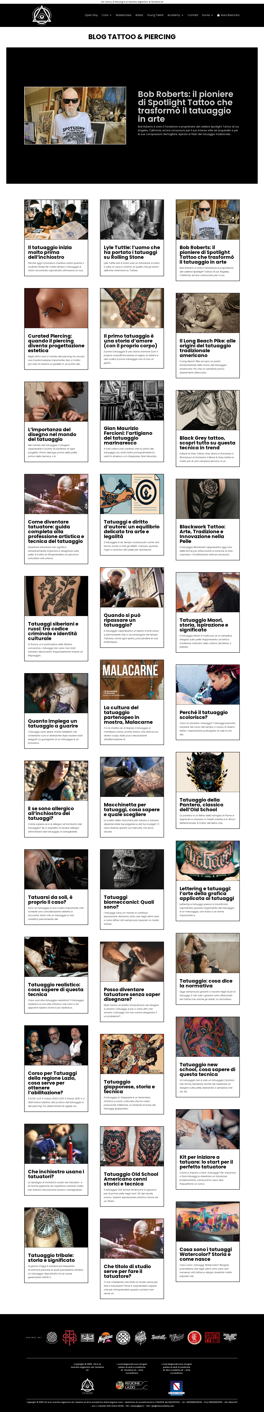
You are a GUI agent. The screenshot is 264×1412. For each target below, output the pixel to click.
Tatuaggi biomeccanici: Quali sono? (129, 902)
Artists (139, 15)
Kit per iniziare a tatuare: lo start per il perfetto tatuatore (206, 1162)
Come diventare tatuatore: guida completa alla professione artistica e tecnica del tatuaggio (56, 531)
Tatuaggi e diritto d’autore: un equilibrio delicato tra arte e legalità (131, 529)
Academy (174, 15)
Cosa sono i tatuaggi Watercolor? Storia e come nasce (206, 1254)
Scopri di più (148, 143)
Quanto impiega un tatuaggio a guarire (53, 723)
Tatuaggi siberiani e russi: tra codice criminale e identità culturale (53, 631)
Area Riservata (229, 15)
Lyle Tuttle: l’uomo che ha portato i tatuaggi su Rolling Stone (132, 252)
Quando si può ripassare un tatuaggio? (122, 620)
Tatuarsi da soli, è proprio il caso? (50, 899)
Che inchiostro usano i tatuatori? (56, 1174)
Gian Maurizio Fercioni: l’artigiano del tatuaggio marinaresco (128, 435)
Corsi (105, 15)
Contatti (193, 15)
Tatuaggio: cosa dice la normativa (206, 983)
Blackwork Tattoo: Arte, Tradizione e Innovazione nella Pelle (202, 534)
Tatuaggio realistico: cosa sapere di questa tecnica (56, 989)
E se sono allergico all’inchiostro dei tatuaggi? (51, 813)
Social (206, 15)
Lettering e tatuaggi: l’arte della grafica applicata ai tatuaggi (207, 893)
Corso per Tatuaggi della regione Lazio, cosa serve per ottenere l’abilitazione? (52, 1083)
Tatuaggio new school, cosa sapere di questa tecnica (207, 1069)
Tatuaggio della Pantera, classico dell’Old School (201, 805)
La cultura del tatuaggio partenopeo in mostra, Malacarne (128, 714)
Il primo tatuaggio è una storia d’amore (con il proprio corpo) (130, 341)
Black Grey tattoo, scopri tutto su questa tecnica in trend (207, 443)
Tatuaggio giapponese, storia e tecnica (129, 1086)
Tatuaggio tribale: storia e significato (51, 1257)
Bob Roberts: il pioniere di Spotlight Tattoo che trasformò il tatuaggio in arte (207, 254)
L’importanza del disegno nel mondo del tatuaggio (52, 434)
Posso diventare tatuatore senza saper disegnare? (132, 994)
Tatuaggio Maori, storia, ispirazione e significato (204, 625)
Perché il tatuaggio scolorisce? (204, 715)
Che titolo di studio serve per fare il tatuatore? (127, 1271)
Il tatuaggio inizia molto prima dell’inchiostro (50, 252)
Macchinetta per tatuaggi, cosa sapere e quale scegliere (132, 809)
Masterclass (123, 15)
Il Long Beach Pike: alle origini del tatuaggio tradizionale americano (208, 348)
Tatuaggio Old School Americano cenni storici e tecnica (131, 1179)
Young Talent (155, 15)
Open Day (91, 15)
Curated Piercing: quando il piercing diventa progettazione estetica (184, 104)
